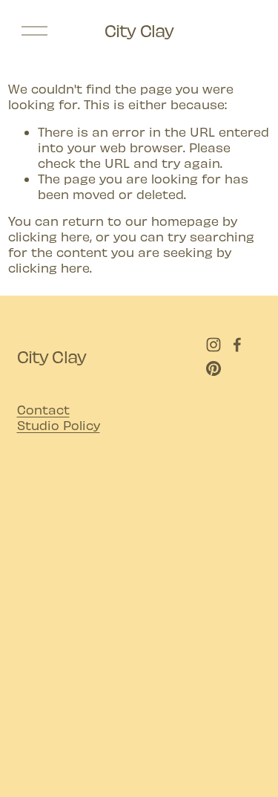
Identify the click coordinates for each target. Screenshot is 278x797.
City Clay (139, 30)
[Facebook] (237, 344)
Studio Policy (58, 424)
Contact (43, 409)
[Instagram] (213, 344)
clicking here (49, 236)
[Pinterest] (213, 368)
